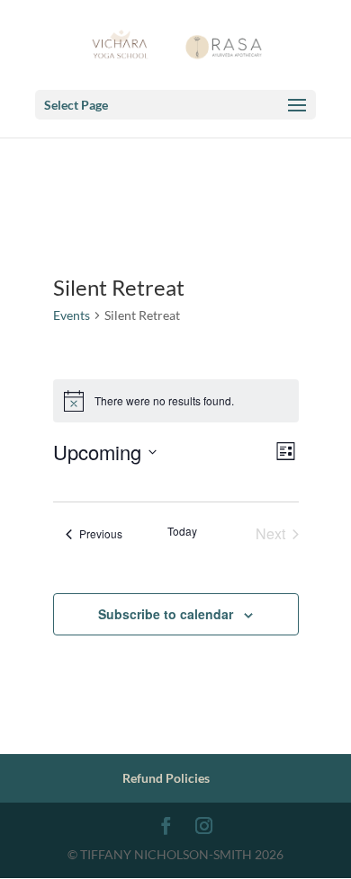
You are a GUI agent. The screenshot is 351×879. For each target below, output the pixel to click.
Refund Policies (166, 778)
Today (182, 531)
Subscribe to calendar (165, 614)
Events (71, 315)
